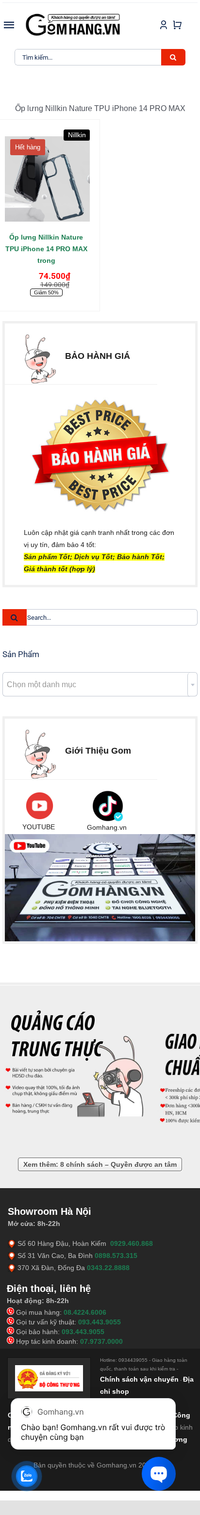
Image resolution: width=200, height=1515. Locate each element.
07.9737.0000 (101, 1341)
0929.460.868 (131, 1243)
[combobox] (100, 684)
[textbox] (100, 685)
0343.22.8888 (108, 1268)
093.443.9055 (99, 1322)
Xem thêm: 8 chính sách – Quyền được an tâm (100, 1164)
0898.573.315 (116, 1255)
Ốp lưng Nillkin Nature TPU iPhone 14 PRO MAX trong (46, 248)
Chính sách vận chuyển (139, 1379)
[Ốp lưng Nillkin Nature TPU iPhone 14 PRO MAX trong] (46, 175)
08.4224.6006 (85, 1312)
